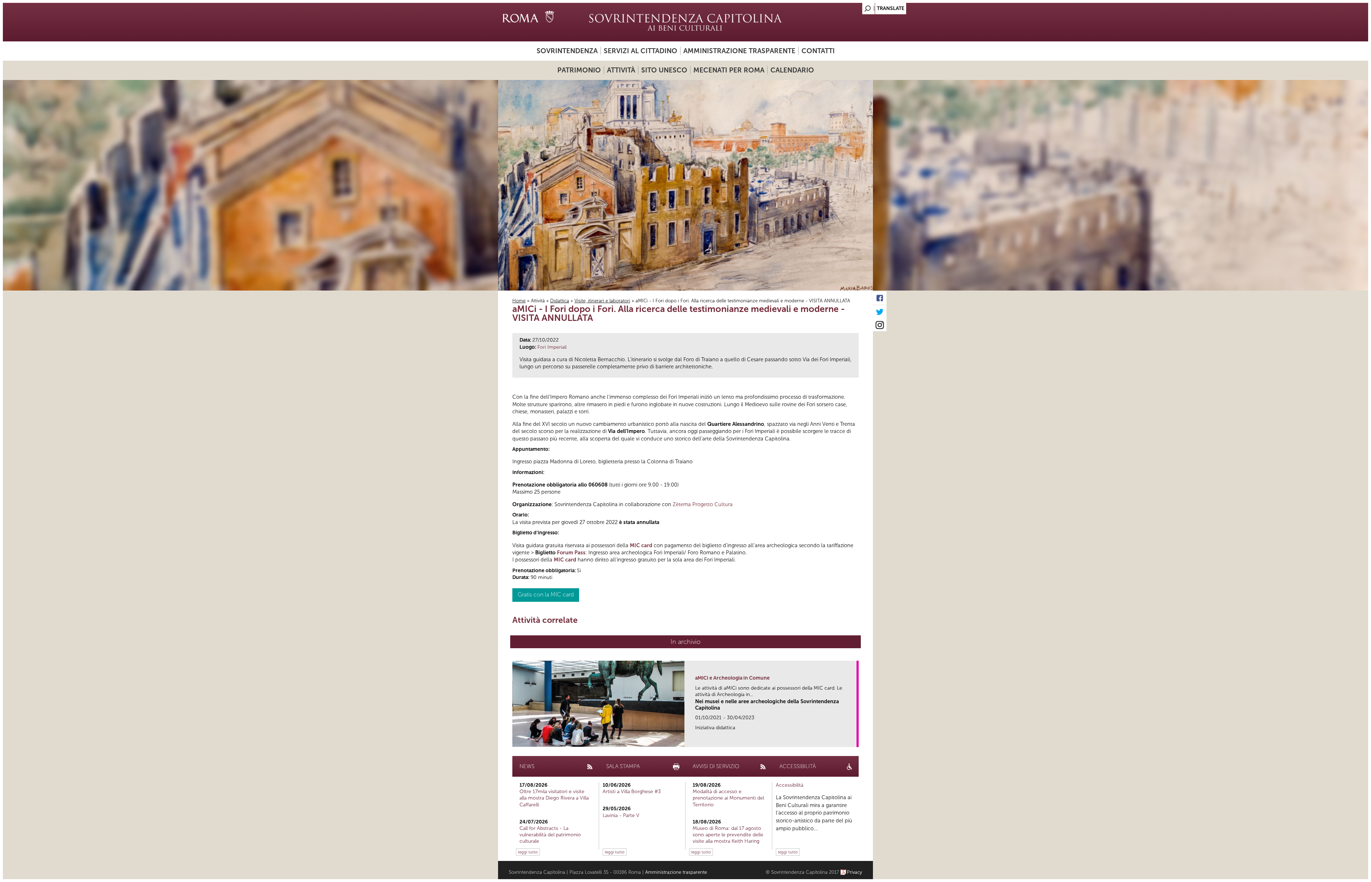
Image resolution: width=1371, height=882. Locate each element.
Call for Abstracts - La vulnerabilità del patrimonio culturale (550, 834)
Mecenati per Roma (728, 70)
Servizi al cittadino (640, 51)
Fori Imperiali (552, 347)
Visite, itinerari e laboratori (602, 300)
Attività (621, 70)
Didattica (559, 300)
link (853, 739)
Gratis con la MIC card (546, 594)
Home (519, 300)
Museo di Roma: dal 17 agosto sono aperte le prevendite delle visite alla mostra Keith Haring (728, 834)
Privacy (854, 872)
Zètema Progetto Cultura (703, 504)
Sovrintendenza (567, 51)
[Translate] (850, 6)
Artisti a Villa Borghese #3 (632, 791)
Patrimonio (579, 70)
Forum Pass (571, 552)
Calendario (792, 70)
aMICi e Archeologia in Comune (732, 678)
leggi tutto (528, 852)
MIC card (641, 545)
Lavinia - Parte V (621, 815)
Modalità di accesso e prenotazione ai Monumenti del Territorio (728, 797)
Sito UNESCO (664, 70)
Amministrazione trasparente (739, 51)
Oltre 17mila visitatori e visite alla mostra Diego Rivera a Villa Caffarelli (554, 797)
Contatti (818, 51)
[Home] (685, 22)
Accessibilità (789, 785)
